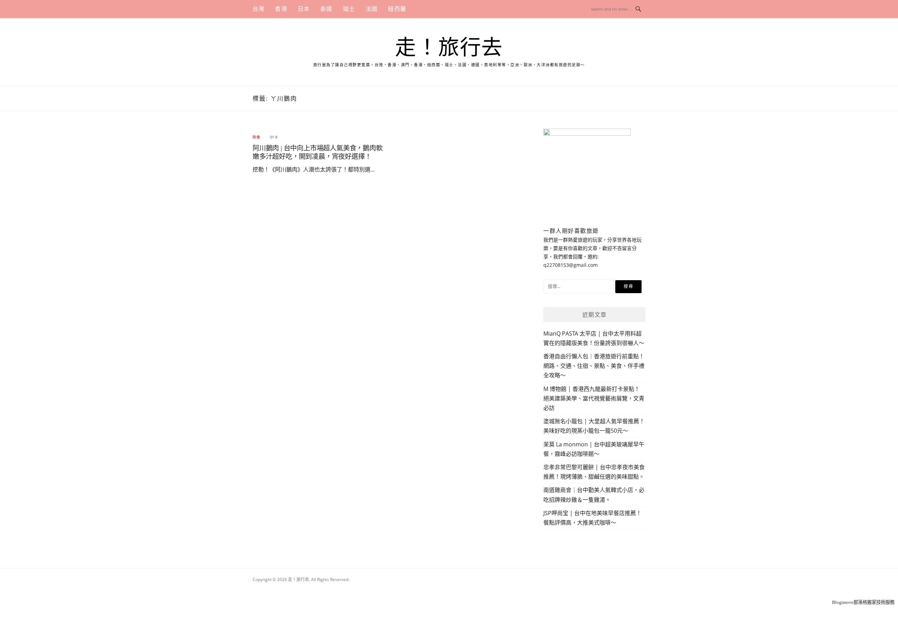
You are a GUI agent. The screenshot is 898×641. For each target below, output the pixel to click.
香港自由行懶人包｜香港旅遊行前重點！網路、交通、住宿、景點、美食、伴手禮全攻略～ (593, 365)
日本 (304, 9)
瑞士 (349, 9)
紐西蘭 (397, 9)
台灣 (258, 9)
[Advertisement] (449, 589)
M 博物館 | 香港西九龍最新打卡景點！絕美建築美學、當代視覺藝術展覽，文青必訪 (593, 398)
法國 (371, 9)
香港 (281, 9)
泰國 (326, 9)
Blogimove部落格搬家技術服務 (863, 602)
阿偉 (256, 137)
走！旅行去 (449, 47)
